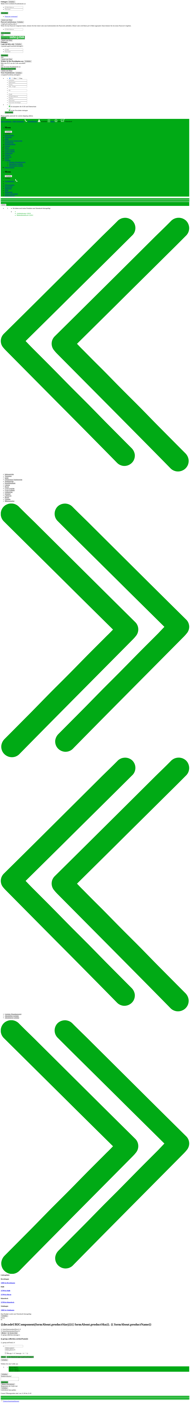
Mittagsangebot (9, 167)
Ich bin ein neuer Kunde (8, 68)
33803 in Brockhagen (8, 1283)
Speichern (4, 1382)
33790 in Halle (5, 1290)
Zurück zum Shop (7, 20)
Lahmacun (8, 157)
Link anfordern (6, 33)
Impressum (8, 188)
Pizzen (7, 148)
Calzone (7, 146)
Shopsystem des (10, 195)
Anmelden (4, 13)
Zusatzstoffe (8, 187)
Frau (20, 78)
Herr (15, 78)
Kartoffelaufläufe (10, 144)
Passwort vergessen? (11, 16)
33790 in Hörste (6, 1294)
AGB (6, 190)
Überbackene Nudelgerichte (13, 141)
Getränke (7, 160)
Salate (7, 139)
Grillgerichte (9, 153)
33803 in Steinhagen (7, 1310)
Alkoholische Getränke (16, 166)
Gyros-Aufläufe (10, 151)
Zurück (4, 205)
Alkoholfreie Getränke (16, 164)
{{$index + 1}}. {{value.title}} (9, 1333)
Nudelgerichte (9, 142)
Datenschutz (8, 192)
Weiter (3, 1357)
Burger (7, 158)
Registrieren (9, 112)
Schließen (11, 2)
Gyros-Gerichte (9, 150)
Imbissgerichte (9, 135)
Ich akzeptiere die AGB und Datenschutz (23, 106)
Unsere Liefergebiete (11, 194)
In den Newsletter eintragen (19, 110)
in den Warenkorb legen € (20, 1357)
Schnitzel (7, 155)
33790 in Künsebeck (7, 1302)
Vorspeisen (8, 137)
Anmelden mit (6, 38)
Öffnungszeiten (9, 185)
